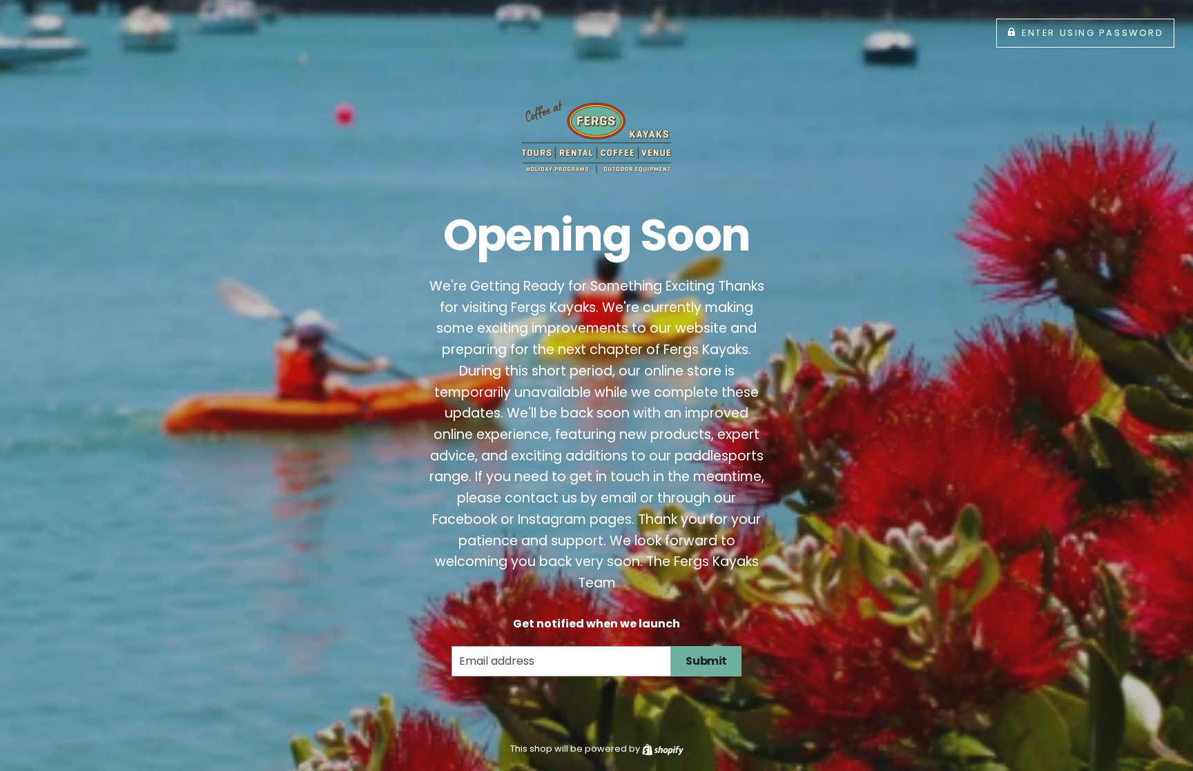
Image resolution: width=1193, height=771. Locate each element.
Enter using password (1092, 33)
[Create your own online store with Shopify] (662, 748)
